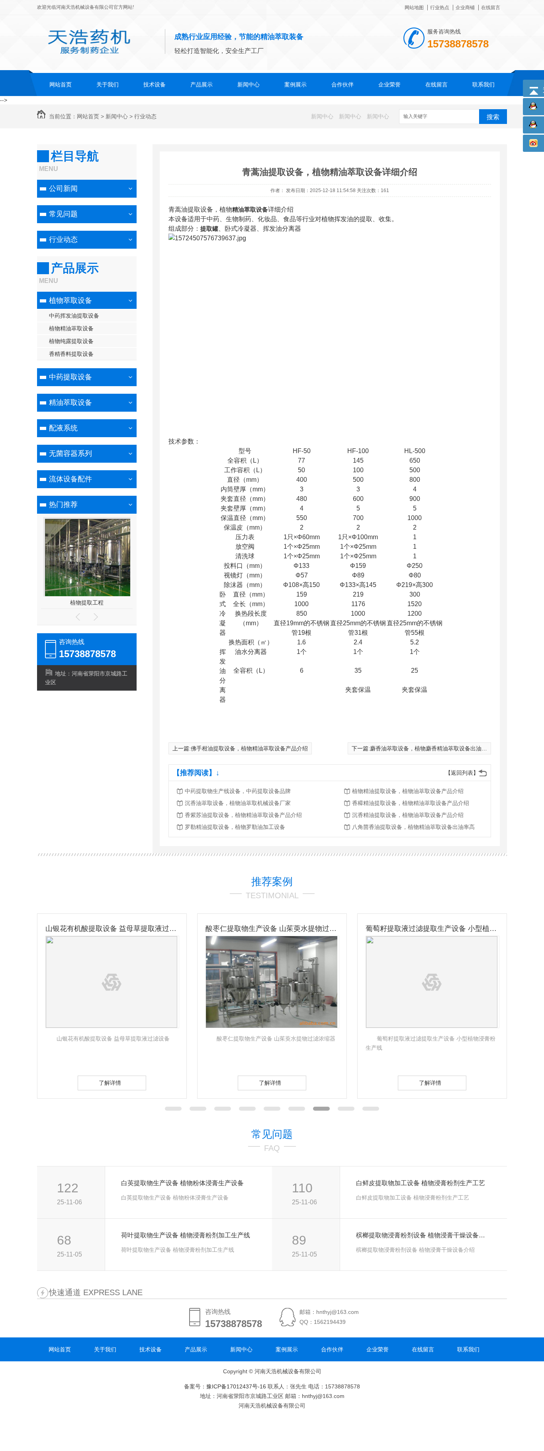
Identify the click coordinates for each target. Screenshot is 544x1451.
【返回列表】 (462, 773)
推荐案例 (272, 881)
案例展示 (295, 84)
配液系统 (63, 428)
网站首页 (60, 84)
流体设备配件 (70, 479)
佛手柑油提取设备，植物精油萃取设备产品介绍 (249, 748)
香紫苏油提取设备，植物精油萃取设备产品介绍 (243, 815)
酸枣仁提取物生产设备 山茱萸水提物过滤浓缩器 (272, 929)
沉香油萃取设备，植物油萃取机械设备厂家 (238, 803)
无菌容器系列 (70, 453)
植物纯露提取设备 (71, 341)
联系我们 (483, 84)
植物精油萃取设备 (71, 328)
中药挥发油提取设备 (74, 315)
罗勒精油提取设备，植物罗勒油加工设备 (235, 827)
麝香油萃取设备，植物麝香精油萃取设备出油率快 (431, 748)
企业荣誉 (389, 84)
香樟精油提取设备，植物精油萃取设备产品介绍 (410, 803)
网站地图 (414, 7)
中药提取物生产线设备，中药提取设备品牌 (238, 791)
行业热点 (439, 7)
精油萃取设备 (70, 402)
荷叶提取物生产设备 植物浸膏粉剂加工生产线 (185, 1235)
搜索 (493, 117)
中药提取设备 (70, 377)
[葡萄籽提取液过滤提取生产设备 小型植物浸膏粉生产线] (431, 1026)
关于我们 (107, 84)
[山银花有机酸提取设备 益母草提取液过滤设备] (111, 1026)
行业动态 (145, 116)
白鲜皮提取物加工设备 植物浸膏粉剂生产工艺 (420, 1183)
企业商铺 (465, 7)
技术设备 (154, 84)
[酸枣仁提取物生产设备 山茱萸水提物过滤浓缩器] (271, 1026)
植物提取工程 (87, 602)
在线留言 (490, 7)
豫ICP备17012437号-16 (236, 1386)
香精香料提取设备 (71, 354)
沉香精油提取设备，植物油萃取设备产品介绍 (408, 815)
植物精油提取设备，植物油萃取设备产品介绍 (408, 791)
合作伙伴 (342, 84)
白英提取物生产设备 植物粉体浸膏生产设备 (182, 1183)
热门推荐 (63, 505)
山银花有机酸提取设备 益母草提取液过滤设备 (111, 929)
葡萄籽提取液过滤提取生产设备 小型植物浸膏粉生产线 (432, 929)
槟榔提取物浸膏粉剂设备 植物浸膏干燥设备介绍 (422, 1235)
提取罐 (209, 228)
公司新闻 (63, 188)
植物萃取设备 (70, 300)
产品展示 (201, 84)
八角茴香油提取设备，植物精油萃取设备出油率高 (413, 827)
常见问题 (63, 214)
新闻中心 (248, 84)
